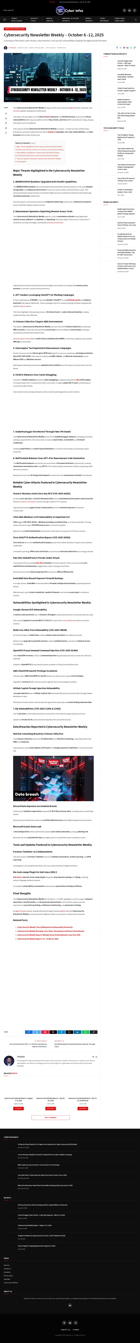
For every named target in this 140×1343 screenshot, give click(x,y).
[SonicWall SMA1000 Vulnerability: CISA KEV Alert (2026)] (109, 76)
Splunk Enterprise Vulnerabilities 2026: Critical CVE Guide (124, 101)
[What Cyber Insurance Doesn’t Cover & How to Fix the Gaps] (10, 1167)
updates (62, 911)
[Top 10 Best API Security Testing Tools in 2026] (109, 180)
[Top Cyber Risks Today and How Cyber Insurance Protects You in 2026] (10, 1177)
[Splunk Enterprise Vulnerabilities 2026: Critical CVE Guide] (109, 101)
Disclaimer (7, 1272)
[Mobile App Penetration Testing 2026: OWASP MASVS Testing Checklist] (109, 211)
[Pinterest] (6, 123)
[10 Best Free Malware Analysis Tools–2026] (109, 191)
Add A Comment (51, 1118)
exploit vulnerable (28, 501)
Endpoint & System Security (70, 19)
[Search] (135, 19)
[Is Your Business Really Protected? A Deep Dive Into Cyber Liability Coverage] (10, 1156)
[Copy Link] (134, 47)
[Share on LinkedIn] (127, 47)
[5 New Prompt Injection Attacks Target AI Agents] (109, 90)
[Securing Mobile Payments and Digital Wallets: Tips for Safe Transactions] (109, 252)
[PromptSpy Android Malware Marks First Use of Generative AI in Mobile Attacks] (109, 236)
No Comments (51, 48)
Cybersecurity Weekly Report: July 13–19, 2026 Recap (82, 1099)
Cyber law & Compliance (120, 19)
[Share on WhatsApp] (131, 47)
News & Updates (49, 19)
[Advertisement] (53, 255)
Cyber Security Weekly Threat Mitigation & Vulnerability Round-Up (45, 927)
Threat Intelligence (16, 19)
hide (33, 143)
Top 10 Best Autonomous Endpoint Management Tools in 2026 (126, 166)
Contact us (7, 1269)
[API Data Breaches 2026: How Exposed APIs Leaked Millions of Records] (10, 1207)
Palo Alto (39, 563)
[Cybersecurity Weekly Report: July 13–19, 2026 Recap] (82, 1087)
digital (71, 108)
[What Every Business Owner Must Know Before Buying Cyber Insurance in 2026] (10, 1187)
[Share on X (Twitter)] (120, 47)
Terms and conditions (11, 1283)
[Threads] (6, 128)
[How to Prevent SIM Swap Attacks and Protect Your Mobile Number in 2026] (109, 265)
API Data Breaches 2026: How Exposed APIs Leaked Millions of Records (42, 1205)
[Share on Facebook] (117, 47)
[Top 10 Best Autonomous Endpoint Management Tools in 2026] (109, 166)
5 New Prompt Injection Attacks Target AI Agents (126, 89)
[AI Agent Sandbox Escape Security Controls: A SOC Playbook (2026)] (10, 1237)
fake (78, 380)
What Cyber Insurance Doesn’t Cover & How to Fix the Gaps (39, 1165)
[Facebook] (6, 113)
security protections (55, 222)
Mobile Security (89, 19)
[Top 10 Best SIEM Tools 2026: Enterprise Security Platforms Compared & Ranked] (109, 150)
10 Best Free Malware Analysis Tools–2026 (125, 191)
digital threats (20, 911)
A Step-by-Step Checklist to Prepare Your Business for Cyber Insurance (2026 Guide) (47, 1144)
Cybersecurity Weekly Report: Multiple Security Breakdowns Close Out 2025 (48, 935)
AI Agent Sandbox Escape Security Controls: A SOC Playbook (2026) (41, 1236)
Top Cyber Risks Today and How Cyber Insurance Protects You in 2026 (42, 1175)
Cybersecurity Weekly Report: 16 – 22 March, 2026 (37, 939)
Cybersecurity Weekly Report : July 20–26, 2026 (50, 1099)
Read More (18, 1108)
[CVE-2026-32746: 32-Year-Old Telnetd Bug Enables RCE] (109, 115)
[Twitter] (6, 118)
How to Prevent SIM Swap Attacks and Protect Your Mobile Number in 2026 (126, 266)
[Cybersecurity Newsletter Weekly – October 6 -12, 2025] (47, 102)
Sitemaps (7, 1279)
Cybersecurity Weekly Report (15, 29)
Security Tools (34, 19)
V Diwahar (13, 48)
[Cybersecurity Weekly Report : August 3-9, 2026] (18, 1087)
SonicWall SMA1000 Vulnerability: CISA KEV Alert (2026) (74, 2)
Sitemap (76, 1330)
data (48, 117)
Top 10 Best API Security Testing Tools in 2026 (126, 179)
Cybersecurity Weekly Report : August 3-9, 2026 (18, 1099)
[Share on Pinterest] (124, 47)
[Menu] (4, 19)
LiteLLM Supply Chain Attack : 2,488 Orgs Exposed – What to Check (126, 63)
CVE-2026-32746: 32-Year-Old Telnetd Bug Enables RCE (126, 115)
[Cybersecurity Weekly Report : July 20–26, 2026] (50, 1087)
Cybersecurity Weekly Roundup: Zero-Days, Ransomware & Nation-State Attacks (50, 931)
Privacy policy (8, 1276)
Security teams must (21, 338)
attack (22, 306)
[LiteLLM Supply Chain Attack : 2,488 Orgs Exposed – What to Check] (109, 63)
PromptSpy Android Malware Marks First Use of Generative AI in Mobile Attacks (126, 237)
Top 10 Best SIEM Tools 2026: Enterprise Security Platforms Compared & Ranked (126, 152)
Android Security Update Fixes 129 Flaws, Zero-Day (126, 224)
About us (7, 1265)
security (16, 111)
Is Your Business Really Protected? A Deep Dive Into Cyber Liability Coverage (45, 1155)
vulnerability (67, 620)
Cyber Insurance (104, 19)
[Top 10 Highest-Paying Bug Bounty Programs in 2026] (109, 137)
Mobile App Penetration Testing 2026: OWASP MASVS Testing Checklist (126, 211)
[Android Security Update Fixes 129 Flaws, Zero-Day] (109, 224)
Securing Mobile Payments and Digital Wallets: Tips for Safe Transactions (126, 252)
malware (51, 132)
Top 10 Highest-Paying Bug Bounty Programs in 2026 (126, 137)
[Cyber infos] (70, 10)
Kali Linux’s (18, 877)
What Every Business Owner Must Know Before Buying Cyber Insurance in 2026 (45, 1185)
